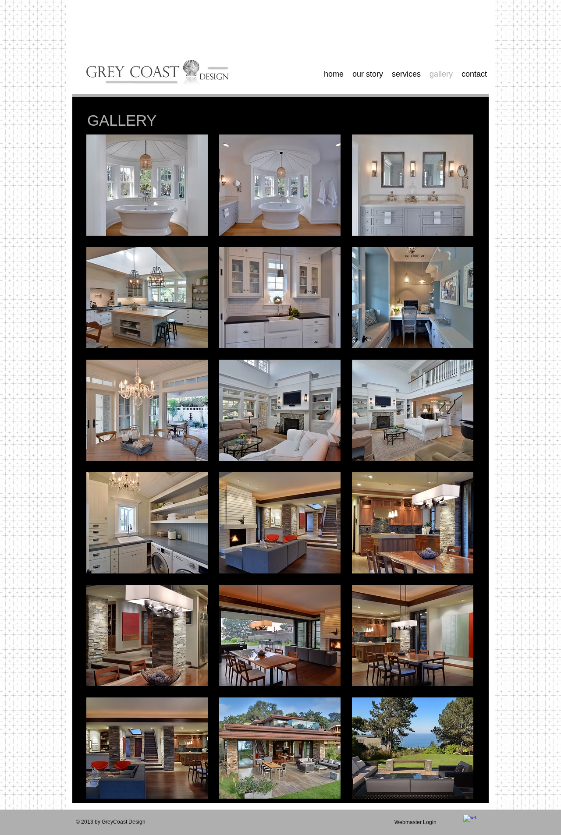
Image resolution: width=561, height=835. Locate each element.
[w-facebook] (469, 821)
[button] (147, 185)
